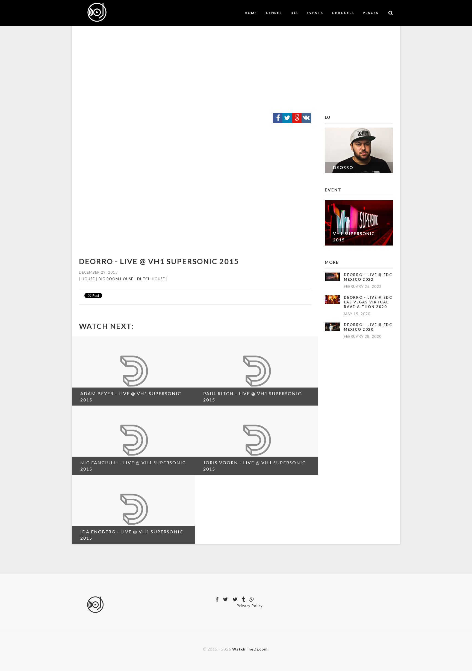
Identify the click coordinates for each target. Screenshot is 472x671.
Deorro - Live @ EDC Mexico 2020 (368, 327)
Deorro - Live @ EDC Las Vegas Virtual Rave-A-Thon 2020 (368, 302)
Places (371, 13)
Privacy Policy (250, 606)
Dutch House (151, 279)
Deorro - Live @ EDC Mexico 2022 (368, 277)
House (88, 279)
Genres (274, 13)
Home (251, 13)
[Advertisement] (236, 69)
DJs (294, 13)
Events (315, 13)
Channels (343, 13)
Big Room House (116, 279)
